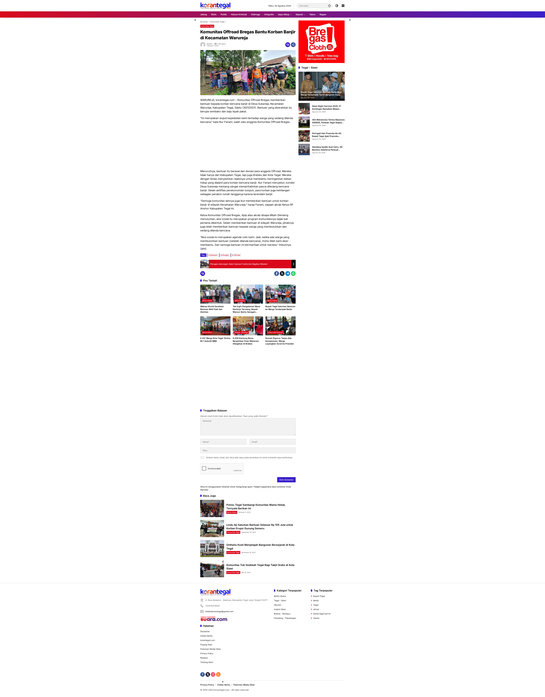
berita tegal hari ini (321, 613)
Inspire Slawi (280, 609)
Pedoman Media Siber (210, 649)
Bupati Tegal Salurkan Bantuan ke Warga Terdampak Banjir (280, 307)
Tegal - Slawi (280, 600)
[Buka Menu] (343, 5)
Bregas (225, 255)
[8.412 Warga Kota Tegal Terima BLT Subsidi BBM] (215, 325)
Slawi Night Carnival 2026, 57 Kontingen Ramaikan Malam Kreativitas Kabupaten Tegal (326, 107)
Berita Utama (207, 301)
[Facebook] (276, 273)
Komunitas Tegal (207, 26)
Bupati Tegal (319, 596)
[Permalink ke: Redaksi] (203, 44)
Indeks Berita (206, 636)
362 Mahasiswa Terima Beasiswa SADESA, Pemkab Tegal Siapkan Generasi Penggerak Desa (328, 121)
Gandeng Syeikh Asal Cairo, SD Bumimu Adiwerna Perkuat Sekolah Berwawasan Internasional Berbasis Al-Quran (328, 148)
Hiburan (277, 605)
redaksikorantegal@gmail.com (219, 611)
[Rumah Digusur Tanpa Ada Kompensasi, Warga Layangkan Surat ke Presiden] (280, 325)
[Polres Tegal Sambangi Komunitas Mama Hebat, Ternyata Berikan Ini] (212, 508)
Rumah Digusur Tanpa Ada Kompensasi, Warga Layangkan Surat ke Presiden (279, 341)
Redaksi (210, 44)
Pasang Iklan (206, 644)
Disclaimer (205, 631)
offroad (237, 255)
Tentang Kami (206, 662)
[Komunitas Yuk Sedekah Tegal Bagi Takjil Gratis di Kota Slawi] (212, 568)
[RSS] (218, 674)
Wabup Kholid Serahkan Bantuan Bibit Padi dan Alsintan (212, 309)
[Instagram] (213, 674)
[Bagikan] (293, 44)
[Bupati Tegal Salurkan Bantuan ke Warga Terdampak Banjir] (280, 294)
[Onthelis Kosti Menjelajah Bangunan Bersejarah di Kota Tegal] (212, 548)
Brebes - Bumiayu (241, 332)
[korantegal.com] (215, 5)
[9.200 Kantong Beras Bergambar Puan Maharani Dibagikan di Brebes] (248, 325)
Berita (316, 600)
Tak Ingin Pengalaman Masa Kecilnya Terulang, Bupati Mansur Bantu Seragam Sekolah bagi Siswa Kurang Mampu (246, 309)
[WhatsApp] (293, 273)
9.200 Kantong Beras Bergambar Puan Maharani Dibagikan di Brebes (246, 341)
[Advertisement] (248, 146)
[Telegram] (287, 273)
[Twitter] (282, 273)
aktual (316, 609)
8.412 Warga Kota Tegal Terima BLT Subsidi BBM (215, 339)
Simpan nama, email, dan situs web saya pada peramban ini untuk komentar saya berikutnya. (249, 457)
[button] (329, 5)
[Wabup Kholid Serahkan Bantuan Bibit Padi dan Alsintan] (215, 294)
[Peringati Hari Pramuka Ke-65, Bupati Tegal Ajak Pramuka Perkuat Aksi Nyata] (304, 136)
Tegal (315, 605)
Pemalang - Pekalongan (285, 618)
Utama (316, 618)
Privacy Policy (206, 653)
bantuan (213, 255)
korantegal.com (207, 640)
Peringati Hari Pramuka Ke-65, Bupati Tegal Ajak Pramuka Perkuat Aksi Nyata (327, 134)
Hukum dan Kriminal (275, 332)
